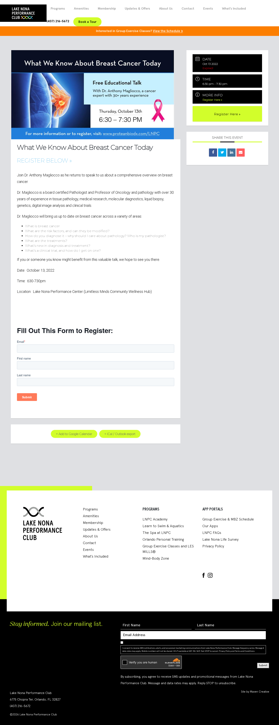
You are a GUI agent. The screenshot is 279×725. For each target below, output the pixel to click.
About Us (166, 8)
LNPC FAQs (211, 533)
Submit (263, 665)
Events (208, 8)
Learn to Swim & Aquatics (163, 526)
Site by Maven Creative (255, 691)
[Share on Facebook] (213, 152)
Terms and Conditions (244, 651)
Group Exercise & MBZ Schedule (228, 519)
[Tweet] (222, 152)
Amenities (81, 8)
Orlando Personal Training (163, 539)
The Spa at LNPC (157, 533)
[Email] (241, 152)
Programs (58, 8)
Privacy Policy (213, 546)
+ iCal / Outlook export (119, 434)
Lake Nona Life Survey (220, 539)
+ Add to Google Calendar (74, 434)
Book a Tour (87, 21)
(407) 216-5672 (58, 21)
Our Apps (210, 526)
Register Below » (44, 160)
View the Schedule (166, 31)
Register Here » (212, 100)
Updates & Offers (137, 8)
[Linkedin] (231, 152)
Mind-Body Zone (156, 558)
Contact (188, 8)
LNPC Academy (155, 519)
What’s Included (234, 8)
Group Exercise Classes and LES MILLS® (168, 549)
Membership (107, 8)
